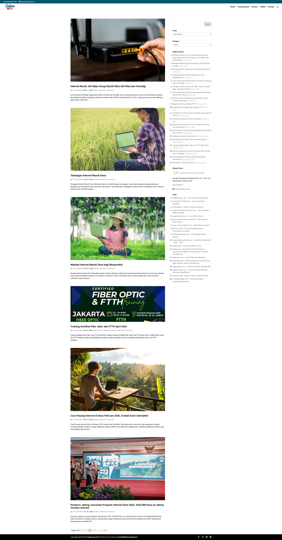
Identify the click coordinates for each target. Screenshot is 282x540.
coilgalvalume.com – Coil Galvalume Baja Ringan (190, 198)
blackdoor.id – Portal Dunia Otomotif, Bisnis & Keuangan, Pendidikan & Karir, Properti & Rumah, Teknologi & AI (190, 251)
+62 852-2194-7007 (11, 2)
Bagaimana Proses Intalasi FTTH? (185, 104)
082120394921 (178, 185)
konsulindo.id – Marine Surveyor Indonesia (188, 207)
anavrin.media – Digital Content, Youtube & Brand (190, 276)
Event (101, 330)
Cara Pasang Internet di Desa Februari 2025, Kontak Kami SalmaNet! (109, 415)
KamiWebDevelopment (127, 537)
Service (254, 7)
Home (232, 7)
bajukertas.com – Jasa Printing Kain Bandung (189, 257)
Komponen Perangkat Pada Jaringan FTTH (188, 107)
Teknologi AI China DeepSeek (183, 162)
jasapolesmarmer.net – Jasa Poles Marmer (188, 216)
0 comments (109, 90)
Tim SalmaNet (77, 90)
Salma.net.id (92, 537)
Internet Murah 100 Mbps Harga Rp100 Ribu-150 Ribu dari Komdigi (108, 86)
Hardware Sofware (109, 330)
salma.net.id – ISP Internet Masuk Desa (187, 246)
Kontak (271, 7)
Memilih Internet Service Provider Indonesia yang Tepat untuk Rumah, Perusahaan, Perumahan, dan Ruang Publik (191, 57)
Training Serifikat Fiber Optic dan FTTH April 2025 (98, 326)
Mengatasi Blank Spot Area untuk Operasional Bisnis (191, 69)
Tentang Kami (243, 7)
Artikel (263, 7)
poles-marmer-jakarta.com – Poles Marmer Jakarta (191, 225)
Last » (105, 530)
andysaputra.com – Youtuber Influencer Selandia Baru (192, 266)
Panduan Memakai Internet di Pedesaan (187, 119)
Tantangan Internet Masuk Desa (88, 175)
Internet (101, 90)
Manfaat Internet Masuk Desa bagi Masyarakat (96, 264)
